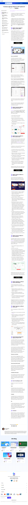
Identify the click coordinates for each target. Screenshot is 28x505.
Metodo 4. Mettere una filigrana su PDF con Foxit (5, 20)
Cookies (22, 501)
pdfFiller (13, 313)
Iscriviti (9, 497)
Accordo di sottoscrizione (18, 501)
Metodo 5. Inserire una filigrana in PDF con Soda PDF (5, 23)
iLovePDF (12, 110)
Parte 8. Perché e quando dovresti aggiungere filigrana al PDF (5, 30)
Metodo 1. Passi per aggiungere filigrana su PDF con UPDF (5, 13)
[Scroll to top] (26, 503)
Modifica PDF (14, 10)
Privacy (11, 501)
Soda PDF (12, 240)
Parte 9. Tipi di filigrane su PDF (5, 32)
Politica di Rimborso (25, 501)
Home (11, 10)
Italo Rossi (11, 8)
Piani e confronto (14, 501)
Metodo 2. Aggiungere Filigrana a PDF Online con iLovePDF (5, 16)
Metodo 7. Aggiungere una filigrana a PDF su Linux (5, 28)
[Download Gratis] (18, 43)
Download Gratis (18, 170)
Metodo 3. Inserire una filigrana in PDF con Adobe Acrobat (5, 18)
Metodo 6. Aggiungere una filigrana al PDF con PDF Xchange (5, 25)
